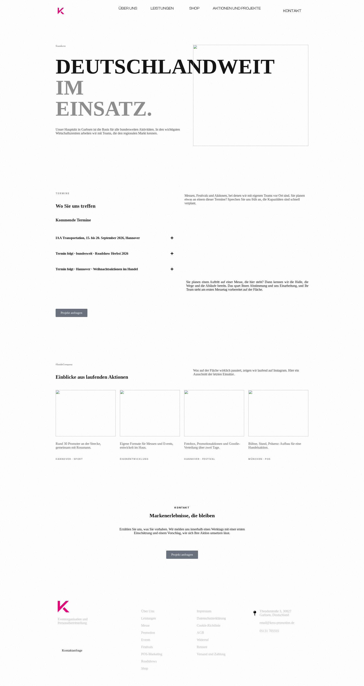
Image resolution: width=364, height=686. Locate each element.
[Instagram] (79, 635)
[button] (117, 238)
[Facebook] (63, 635)
